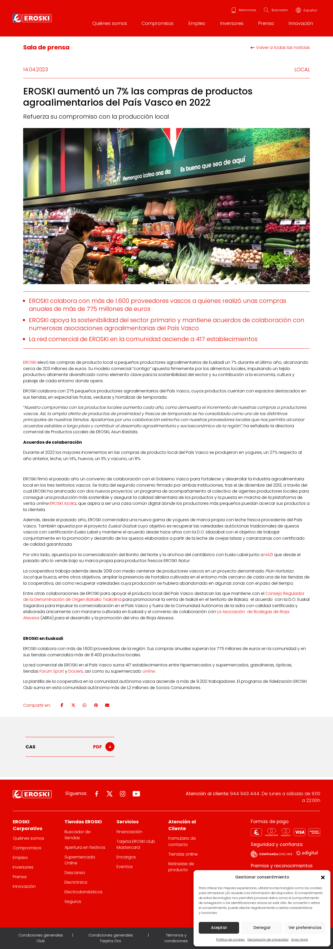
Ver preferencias (305, 927)
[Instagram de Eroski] (122, 794)
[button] (322, 877)
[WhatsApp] (84, 705)
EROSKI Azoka (63, 503)
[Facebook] (62, 705)
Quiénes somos (109, 23)
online (148, 671)
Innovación (301, 23)
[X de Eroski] (110, 794)
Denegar (262, 927)
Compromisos (158, 23)
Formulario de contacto (182, 841)
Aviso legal (299, 939)
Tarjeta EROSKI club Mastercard (136, 844)
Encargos (126, 857)
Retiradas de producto (181, 867)
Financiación (129, 832)
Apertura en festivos (85, 847)
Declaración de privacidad (268, 939)
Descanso (75, 873)
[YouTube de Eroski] (136, 794)
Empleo (196, 23)
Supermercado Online (80, 860)
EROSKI (29, 362)
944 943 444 (244, 793)
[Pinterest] (96, 705)
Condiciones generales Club (40, 938)
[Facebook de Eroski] (96, 794)
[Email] (107, 705)
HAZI (269, 555)
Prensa (266, 23)
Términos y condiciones (176, 938)
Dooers (75, 671)
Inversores (232, 23)
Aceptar (219, 927)
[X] (73, 705)
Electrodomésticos (84, 892)
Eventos (125, 867)
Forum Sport (52, 671)
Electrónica (76, 882)
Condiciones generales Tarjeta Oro (110, 938)
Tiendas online (183, 854)
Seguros (73, 902)
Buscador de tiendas (78, 835)
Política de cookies (230, 939)
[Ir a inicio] (32, 18)
